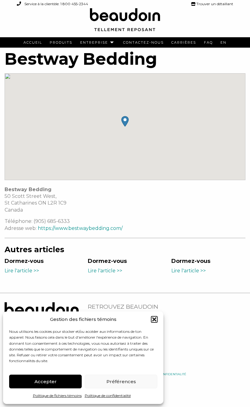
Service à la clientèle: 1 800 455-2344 (55, 4)
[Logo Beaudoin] (125, 22)
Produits (61, 42)
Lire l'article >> (22, 271)
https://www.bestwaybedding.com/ (80, 228)
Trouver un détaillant (214, 4)
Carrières (183, 42)
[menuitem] (33, 42)
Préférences (121, 381)
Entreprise (94, 42)
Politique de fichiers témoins (57, 395)
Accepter (45, 381)
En (223, 42)
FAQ (208, 42)
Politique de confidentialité (108, 395)
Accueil (32, 42)
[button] (154, 319)
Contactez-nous (143, 42)
